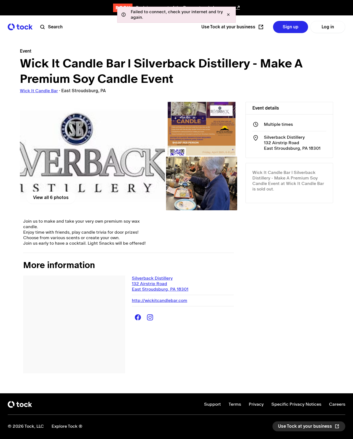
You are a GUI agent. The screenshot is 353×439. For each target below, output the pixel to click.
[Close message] (228, 14)
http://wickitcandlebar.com (159, 300)
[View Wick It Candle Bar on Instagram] (150, 317)
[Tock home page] (20, 26)
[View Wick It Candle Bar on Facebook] (138, 317)
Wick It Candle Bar (39, 90)
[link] (92, 156)
